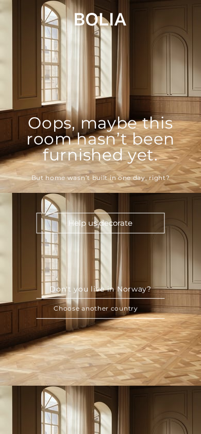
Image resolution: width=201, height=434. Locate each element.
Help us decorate (100, 223)
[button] (101, 308)
